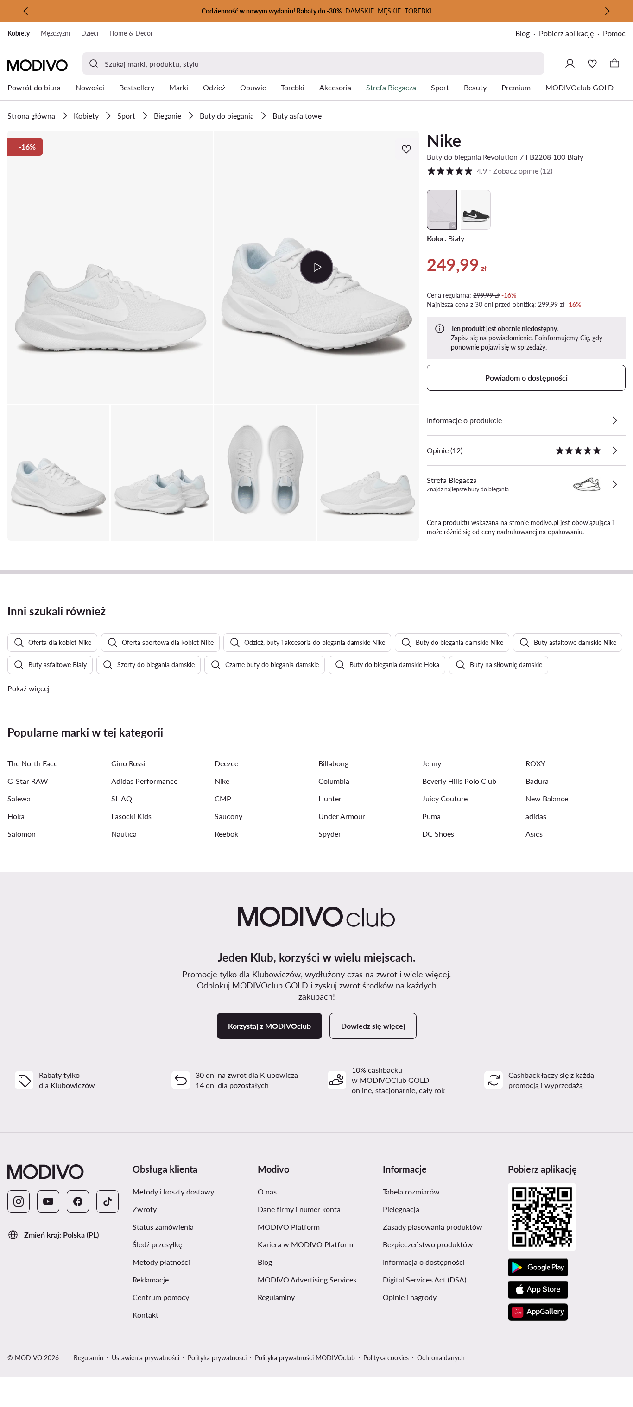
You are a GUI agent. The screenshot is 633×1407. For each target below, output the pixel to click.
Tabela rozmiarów (441, 1191)
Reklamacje (191, 1279)
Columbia (333, 780)
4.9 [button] (489, 170)
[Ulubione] (592, 63)
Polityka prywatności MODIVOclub (305, 1358)
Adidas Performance (144, 780)
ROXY (535, 763)
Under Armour (341, 816)
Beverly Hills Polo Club (459, 780)
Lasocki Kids (131, 816)
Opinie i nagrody (441, 1296)
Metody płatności (191, 1261)
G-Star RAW (27, 780)
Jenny (431, 763)
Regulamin (88, 1358)
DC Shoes (438, 833)
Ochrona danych (441, 1358)
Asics (534, 833)
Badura (537, 780)
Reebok (226, 833)
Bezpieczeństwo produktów (441, 1244)
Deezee (226, 763)
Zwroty (189, 1208)
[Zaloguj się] (570, 63)
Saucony (228, 816)
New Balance (546, 798)
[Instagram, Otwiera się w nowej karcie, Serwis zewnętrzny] (18, 1201)
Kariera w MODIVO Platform (316, 1244)
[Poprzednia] (26, 11)
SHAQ (121, 798)
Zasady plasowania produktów (441, 1226)
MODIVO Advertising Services (316, 1279)
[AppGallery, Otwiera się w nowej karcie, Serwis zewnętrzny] (538, 1312)
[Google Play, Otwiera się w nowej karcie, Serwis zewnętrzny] (538, 1267)
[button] (110, 267)
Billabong (333, 763)
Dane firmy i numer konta (316, 1208)
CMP (223, 798)
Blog (527, 34)
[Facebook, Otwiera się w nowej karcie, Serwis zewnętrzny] (78, 1201)
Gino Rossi (128, 763)
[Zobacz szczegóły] (614, 420)
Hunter (330, 798)
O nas (311, 1191)
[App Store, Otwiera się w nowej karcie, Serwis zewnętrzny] (538, 1290)
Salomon (21, 833)
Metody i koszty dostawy (191, 1191)
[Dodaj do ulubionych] (407, 149)
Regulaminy (316, 1296)
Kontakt (190, 1314)
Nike (444, 140)
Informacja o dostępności (441, 1261)
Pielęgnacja (441, 1208)
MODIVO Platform (316, 1226)
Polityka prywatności (217, 1358)
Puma (431, 816)
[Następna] (607, 11)
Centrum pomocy (191, 1296)
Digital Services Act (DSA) (441, 1279)
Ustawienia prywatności (145, 1358)
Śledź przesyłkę (191, 1244)
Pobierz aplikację (571, 34)
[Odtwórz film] (316, 267)
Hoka (16, 816)
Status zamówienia (191, 1226)
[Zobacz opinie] (614, 450)
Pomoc (614, 33)
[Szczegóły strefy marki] (614, 484)
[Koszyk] (614, 63)
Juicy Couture (445, 798)
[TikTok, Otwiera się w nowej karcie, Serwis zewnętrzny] (107, 1201)
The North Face (32, 763)
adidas (535, 816)
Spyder (329, 833)
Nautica (124, 833)
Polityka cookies (386, 1358)
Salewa (19, 798)
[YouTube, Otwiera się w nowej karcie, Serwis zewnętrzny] (48, 1201)
